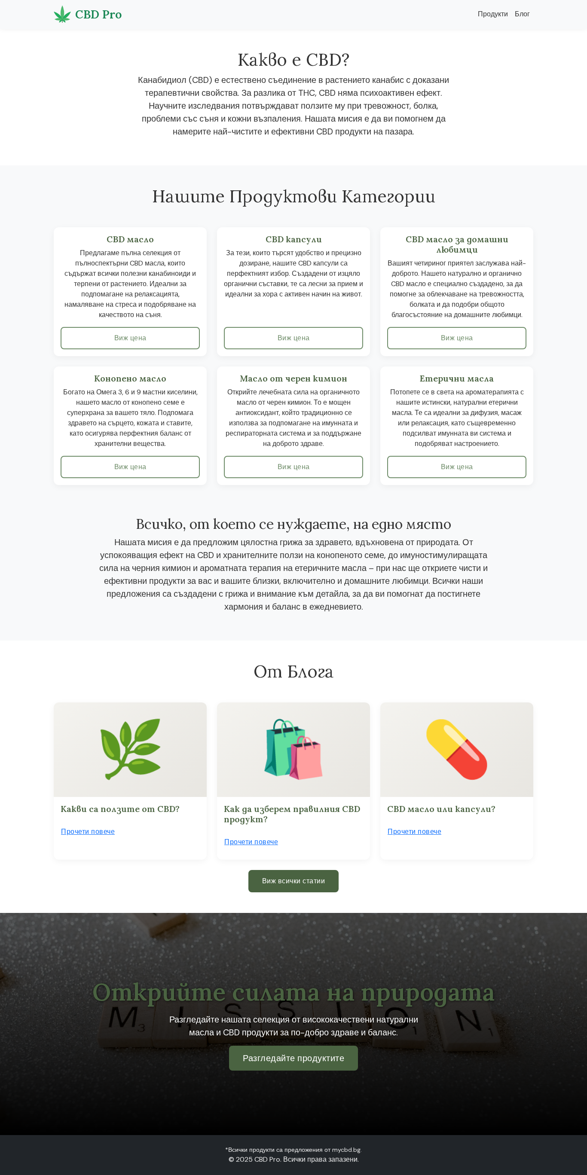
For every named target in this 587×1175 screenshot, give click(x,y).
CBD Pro (98, 14)
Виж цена (130, 337)
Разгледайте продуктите (293, 1058)
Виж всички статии (293, 880)
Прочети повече (88, 831)
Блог (522, 13)
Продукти (493, 13)
